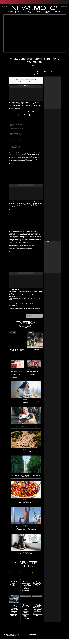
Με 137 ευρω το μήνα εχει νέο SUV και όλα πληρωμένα (15, 134)
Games (8, 6)
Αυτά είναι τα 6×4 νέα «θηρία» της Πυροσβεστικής (32, 373)
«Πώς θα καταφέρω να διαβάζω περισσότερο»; (26, 426)
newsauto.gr (21, 308)
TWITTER (65, 635)
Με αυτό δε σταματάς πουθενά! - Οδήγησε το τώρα (16, 124)
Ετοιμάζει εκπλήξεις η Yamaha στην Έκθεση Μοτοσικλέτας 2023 (22, 295)
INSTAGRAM (55, 635)
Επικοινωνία (18, 635)
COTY (25, 11)
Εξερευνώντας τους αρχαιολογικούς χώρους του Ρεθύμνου (26, 451)
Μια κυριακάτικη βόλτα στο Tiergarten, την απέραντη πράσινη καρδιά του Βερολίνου (26, 476)
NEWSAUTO (10, 11)
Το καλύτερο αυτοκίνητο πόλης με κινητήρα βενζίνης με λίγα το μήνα (16, 147)
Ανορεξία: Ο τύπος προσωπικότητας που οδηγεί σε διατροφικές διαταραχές (26, 401)
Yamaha (34, 304)
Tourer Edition (20, 304)
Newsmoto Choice (47, 12)
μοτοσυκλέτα (13, 305)
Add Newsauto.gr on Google (25, 81)
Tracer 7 (28, 304)
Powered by (32, 634)
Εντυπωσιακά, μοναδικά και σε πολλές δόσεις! (16, 129)
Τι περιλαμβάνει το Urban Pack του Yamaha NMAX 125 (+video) (25, 298)
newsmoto (12, 304)
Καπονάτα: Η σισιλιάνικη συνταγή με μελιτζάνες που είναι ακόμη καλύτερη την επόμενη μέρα (26, 502)
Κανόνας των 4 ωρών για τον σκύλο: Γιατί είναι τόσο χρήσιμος (26, 553)
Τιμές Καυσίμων (30, 12)
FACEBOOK (61, 635)
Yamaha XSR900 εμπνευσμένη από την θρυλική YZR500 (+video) (25, 292)
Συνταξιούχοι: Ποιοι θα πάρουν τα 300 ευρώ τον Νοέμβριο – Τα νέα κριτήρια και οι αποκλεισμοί (17, 374)
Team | (15, 635)
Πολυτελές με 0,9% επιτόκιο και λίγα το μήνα (15, 140)
